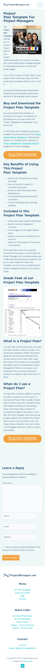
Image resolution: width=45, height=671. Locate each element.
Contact (22, 599)
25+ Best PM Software (22, 616)
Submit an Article (22, 593)
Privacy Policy (22, 622)
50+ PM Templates (22, 590)
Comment (7, 483)
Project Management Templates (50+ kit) (21, 143)
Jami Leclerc (27, 661)
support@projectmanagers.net (22, 648)
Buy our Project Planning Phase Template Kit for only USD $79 (22, 155)
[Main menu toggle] (40, 4)
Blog (22, 596)
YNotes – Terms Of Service (22, 625)
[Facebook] (22, 666)
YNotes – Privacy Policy (22, 628)
